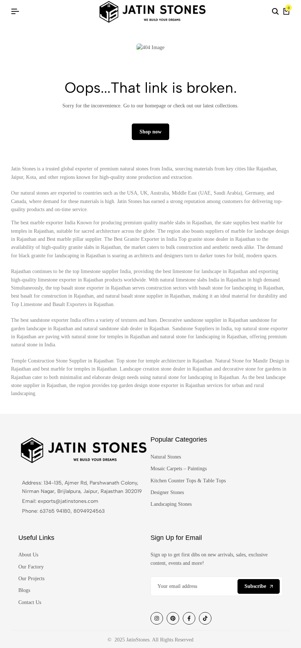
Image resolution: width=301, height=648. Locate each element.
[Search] (275, 11)
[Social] (156, 618)
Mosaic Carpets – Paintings (178, 468)
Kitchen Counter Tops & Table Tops (188, 480)
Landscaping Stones (171, 504)
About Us (28, 554)
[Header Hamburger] (15, 11)
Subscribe (255, 586)
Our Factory (31, 567)
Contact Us (29, 602)
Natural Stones (165, 457)
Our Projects (31, 578)
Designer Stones (167, 492)
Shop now (150, 132)
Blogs (24, 590)
